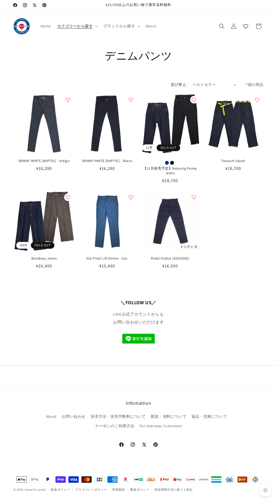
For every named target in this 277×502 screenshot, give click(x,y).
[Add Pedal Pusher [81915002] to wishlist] (194, 197)
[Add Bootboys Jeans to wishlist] (68, 197)
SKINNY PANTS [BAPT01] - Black (107, 161)
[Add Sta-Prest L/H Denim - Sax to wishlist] (131, 197)
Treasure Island (233, 161)
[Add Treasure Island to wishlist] (257, 99)
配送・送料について (168, 416)
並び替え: (179, 84)
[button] (77, 26)
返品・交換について (209, 416)
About (51, 416)
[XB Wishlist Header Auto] (246, 26)
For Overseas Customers (161, 425)
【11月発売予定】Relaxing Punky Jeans (170, 170)
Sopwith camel (35, 489)
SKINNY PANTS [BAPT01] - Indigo (44, 161)
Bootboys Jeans (44, 258)
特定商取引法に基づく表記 (173, 489)
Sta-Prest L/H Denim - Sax (107, 258)
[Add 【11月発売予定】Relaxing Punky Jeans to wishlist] (194, 99)
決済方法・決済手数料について (118, 416)
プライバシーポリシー (91, 489)
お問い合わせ (73, 416)
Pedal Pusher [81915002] (170, 258)
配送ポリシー (139, 489)
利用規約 (118, 489)
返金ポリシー (60, 489)
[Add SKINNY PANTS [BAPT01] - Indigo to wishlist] (68, 99)
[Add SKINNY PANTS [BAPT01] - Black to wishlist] (131, 99)
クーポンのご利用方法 (114, 425)
